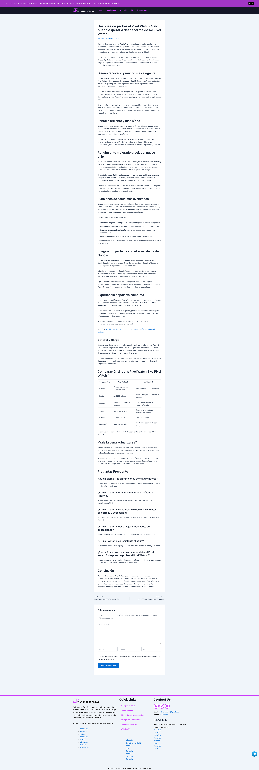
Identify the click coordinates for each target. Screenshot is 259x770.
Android (123, 10)
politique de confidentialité (131, 720)
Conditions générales (129, 724)
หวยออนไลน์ (84, 747)
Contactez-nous (127, 710)
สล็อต (156, 748)
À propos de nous (128, 706)
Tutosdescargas (145, 768)
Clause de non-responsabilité (132, 715)
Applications (111, 10)
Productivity (142, 10)
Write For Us (126, 729)
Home (100, 10)
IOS (132, 10)
